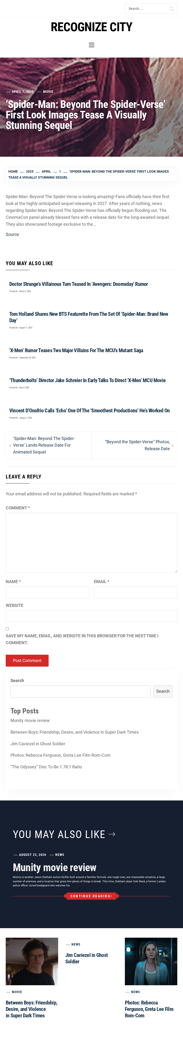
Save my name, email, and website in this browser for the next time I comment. (82, 639)
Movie (48, 91)
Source (12, 234)
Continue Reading (91, 896)
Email (101, 581)
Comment (18, 507)
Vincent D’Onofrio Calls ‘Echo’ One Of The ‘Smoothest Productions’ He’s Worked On (89, 411)
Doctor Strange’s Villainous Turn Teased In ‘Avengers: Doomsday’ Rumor (78, 284)
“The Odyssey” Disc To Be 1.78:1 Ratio (46, 766)
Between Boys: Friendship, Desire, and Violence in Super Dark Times (74, 732)
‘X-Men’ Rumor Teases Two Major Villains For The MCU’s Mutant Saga (76, 350)
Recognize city (91, 27)
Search (17, 680)
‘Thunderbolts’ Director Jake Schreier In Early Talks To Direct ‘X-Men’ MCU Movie (87, 380)
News (59, 855)
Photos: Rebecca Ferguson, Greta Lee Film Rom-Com (60, 755)
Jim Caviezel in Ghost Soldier (37, 743)
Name (13, 581)
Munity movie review (30, 720)
